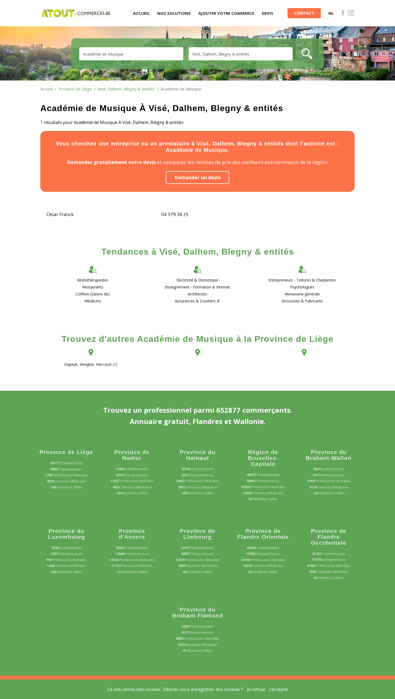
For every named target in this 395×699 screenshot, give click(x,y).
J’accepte (278, 689)
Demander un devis (197, 177)
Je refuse (256, 689)
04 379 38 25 (175, 214)
